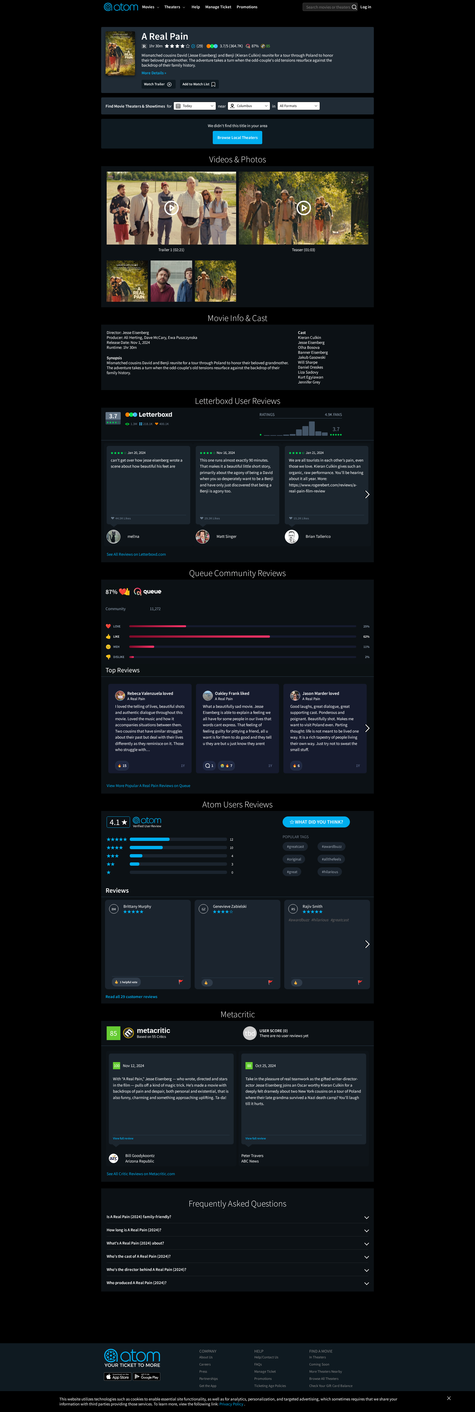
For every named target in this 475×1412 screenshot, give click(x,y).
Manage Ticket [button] (218, 6)
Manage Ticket (265, 1371)
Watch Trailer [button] (154, 84)
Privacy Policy (231, 1403)
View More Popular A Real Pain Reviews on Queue (148, 785)
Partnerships (208, 1378)
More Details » (154, 72)
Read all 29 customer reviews (131, 996)
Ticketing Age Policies (270, 1385)
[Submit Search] (354, 7)
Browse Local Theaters (237, 137)
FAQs (258, 1364)
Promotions (263, 1378)
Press (203, 1371)
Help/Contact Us (266, 1357)
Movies (148, 6)
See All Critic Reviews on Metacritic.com (141, 1173)
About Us (205, 1357)
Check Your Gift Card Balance (330, 1385)
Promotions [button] (247, 6)
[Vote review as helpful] (207, 982)
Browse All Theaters (323, 1378)
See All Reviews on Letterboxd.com (136, 554)
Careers (205, 1364)
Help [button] (196, 6)
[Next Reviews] (367, 494)
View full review (123, 1138)
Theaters (172, 6)
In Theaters (317, 1357)
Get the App (207, 1385)
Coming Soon (319, 1364)
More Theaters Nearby (325, 1371)
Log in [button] (365, 6)
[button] (194, 106)
